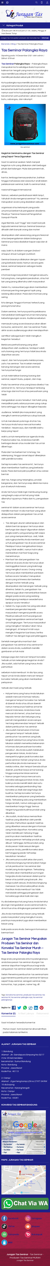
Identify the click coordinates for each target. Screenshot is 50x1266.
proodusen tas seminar (32, 995)
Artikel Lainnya (26, 1013)
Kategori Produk (14, 25)
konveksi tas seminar (14, 995)
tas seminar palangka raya (21, 997)
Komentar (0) (8, 1013)
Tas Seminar (7, 64)
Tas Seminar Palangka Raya (24, 50)
